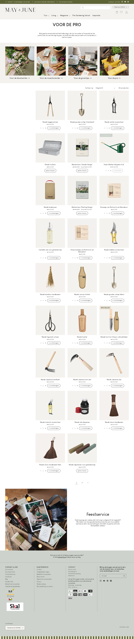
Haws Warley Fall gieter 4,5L (114, 164)
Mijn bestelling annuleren (45, 586)
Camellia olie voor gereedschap (50, 250)
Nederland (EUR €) (119, 7)
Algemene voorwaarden (44, 579)
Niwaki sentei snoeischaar (114, 122)
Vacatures (8, 577)
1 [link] (76, 482)
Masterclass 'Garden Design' (82, 164)
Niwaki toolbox (50, 164)
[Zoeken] (83, 7)
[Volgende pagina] (88, 482)
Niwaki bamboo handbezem (50, 294)
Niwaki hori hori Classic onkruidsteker (114, 337)
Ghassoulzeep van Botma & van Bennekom (82, 251)
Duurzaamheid (10, 572)
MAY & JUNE (126, 627)
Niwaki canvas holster (82, 294)
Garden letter (114, 2)
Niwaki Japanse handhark (50, 379)
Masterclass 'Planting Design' (82, 207)
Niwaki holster (82, 337)
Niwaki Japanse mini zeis (82, 379)
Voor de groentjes (81, 78)
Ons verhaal (9, 569)
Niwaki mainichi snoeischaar (50, 422)
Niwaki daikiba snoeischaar (114, 250)
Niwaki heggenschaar (50, 122)
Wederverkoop (41, 584)
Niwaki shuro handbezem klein (50, 465)
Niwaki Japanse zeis (114, 379)
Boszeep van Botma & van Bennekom (114, 207)
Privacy (39, 581)
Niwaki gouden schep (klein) (114, 294)
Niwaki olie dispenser (82, 422)
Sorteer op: (89, 88)
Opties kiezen (50, 170)
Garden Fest (9, 581)
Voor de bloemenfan (18, 78)
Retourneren (41, 577)
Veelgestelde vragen (43, 572)
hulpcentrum (61, 557)
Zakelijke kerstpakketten (12, 586)
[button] (46, 16)
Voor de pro (113, 78)
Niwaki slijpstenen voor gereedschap (82, 465)
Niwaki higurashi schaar (50, 337)
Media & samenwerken (12, 584)
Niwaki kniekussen (50, 207)
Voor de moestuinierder (50, 78)
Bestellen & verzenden (44, 574)
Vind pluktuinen (10, 574)
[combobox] (95, 7)
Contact (39, 569)
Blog (6, 579)
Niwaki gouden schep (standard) (82, 122)
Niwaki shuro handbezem (114, 422)
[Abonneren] (123, 576)
